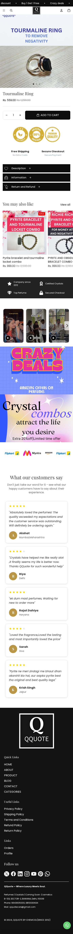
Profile (8, 853)
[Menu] (4, 10)
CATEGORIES (12, 792)
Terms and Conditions (18, 820)
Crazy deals (37, 3)
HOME (8, 764)
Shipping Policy (14, 814)
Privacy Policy (13, 809)
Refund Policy (13, 825)
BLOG (7, 781)
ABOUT (8, 770)
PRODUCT (10, 775)
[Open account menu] (61, 10)
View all (65, 205)
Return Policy (13, 831)
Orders (8, 848)
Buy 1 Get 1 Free (10, 3)
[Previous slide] (6, 325)
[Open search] (11, 10)
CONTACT (10, 786)
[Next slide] (66, 241)
